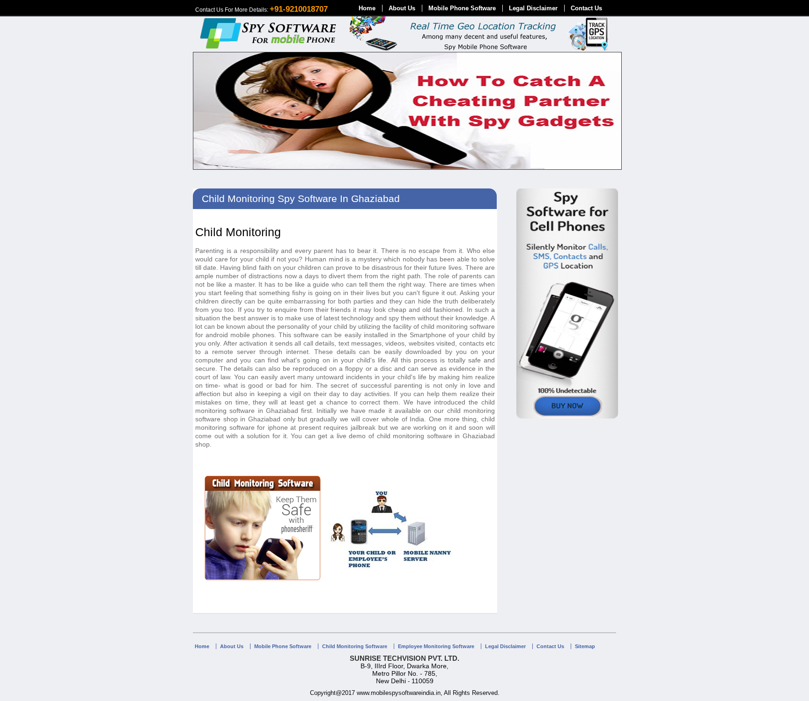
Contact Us (586, 8)
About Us (402, 8)
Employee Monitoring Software (436, 646)
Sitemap (585, 646)
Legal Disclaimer (533, 8)
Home (367, 8)
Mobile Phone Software (462, 8)
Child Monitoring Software (354, 646)
